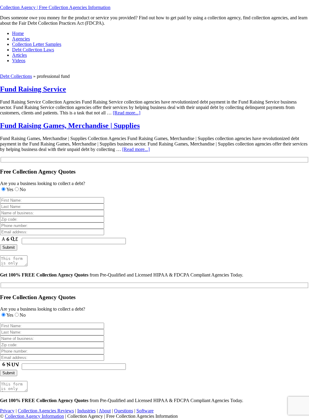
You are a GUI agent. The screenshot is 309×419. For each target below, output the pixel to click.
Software (145, 410)
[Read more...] (126, 112)
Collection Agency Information (34, 416)
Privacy (7, 410)
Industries (86, 410)
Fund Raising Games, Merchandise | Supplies (70, 126)
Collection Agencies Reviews (46, 410)
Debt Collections (16, 76)
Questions (123, 410)
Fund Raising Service (33, 89)
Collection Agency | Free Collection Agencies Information (55, 7)
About (105, 410)
